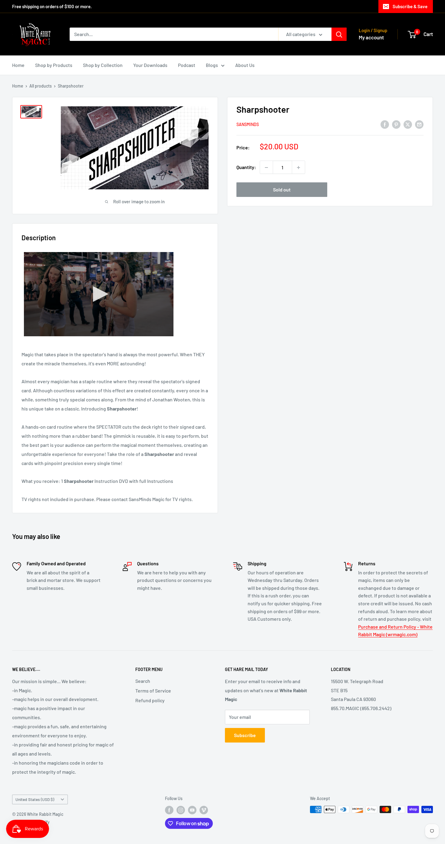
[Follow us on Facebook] (169, 810)
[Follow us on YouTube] (192, 810)
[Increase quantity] (298, 167)
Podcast (186, 65)
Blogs (212, 65)
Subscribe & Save (410, 6)
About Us (245, 65)
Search (142, 681)
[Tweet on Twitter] (408, 124)
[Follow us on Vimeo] (203, 810)
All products (40, 85)
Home (18, 65)
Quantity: (246, 167)
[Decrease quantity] (266, 167)
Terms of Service (153, 690)
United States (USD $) (34, 799)
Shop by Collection (103, 65)
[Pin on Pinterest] (396, 124)
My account (371, 37)
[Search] (339, 34)
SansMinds (247, 124)
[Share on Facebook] (385, 124)
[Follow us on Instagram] (180, 810)
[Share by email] (419, 124)
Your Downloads (150, 65)
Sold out (282, 190)
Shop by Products (53, 65)
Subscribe (245, 735)
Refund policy (150, 700)
